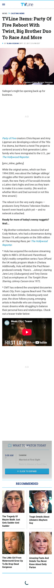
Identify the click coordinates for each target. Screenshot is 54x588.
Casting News (18, 13)
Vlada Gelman (13, 43)
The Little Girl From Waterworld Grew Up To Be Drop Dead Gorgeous (12, 562)
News (4, 13)
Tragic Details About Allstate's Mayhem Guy (39, 520)
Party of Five (9, 138)
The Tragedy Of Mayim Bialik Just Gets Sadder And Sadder (11, 521)
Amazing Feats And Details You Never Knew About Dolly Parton (39, 563)
